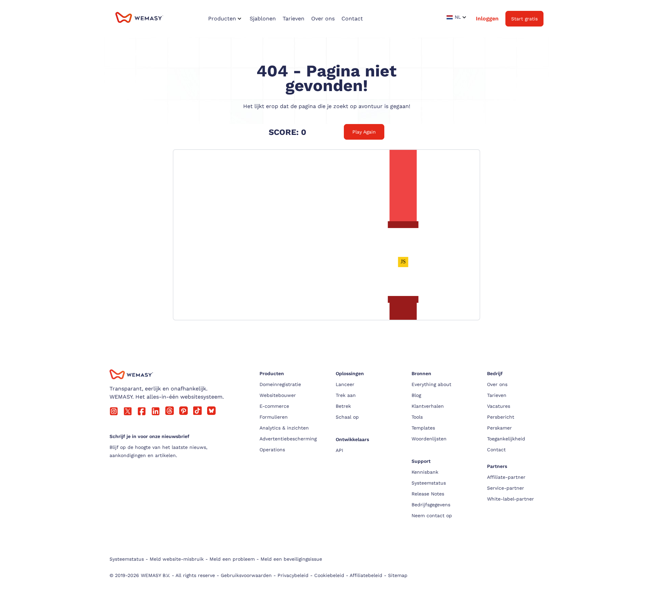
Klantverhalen (428, 406)
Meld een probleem (232, 559)
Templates (423, 428)
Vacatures (498, 406)
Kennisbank (425, 472)
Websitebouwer (277, 395)
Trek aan (346, 395)
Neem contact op (432, 515)
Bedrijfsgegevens (431, 504)
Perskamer (499, 428)
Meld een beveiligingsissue (291, 559)
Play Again (364, 132)
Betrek (343, 406)
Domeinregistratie (280, 384)
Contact (496, 449)
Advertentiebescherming (288, 438)
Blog (416, 395)
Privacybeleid (293, 575)
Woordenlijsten (429, 438)
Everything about (431, 384)
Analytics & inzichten (284, 428)
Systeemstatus (429, 483)
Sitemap (397, 575)
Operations (272, 449)
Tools (417, 417)
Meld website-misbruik (177, 559)
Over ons (497, 384)
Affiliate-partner (506, 477)
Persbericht (500, 417)
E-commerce (274, 406)
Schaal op (347, 417)
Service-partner (505, 488)
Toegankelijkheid (506, 438)
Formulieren (273, 417)
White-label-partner (510, 499)
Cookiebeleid (329, 575)
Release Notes (428, 493)
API (339, 450)
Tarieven (496, 395)
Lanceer (345, 384)
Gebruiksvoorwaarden (246, 575)
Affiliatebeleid (366, 575)
